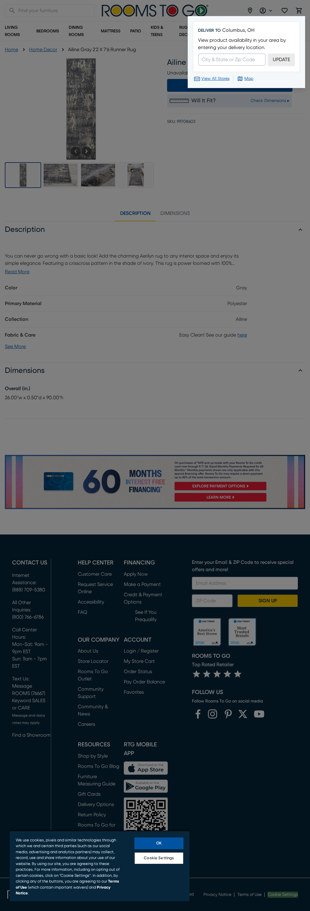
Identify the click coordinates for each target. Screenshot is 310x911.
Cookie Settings (159, 858)
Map (248, 79)
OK (159, 843)
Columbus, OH (238, 30)
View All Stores (215, 79)
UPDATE (281, 59)
